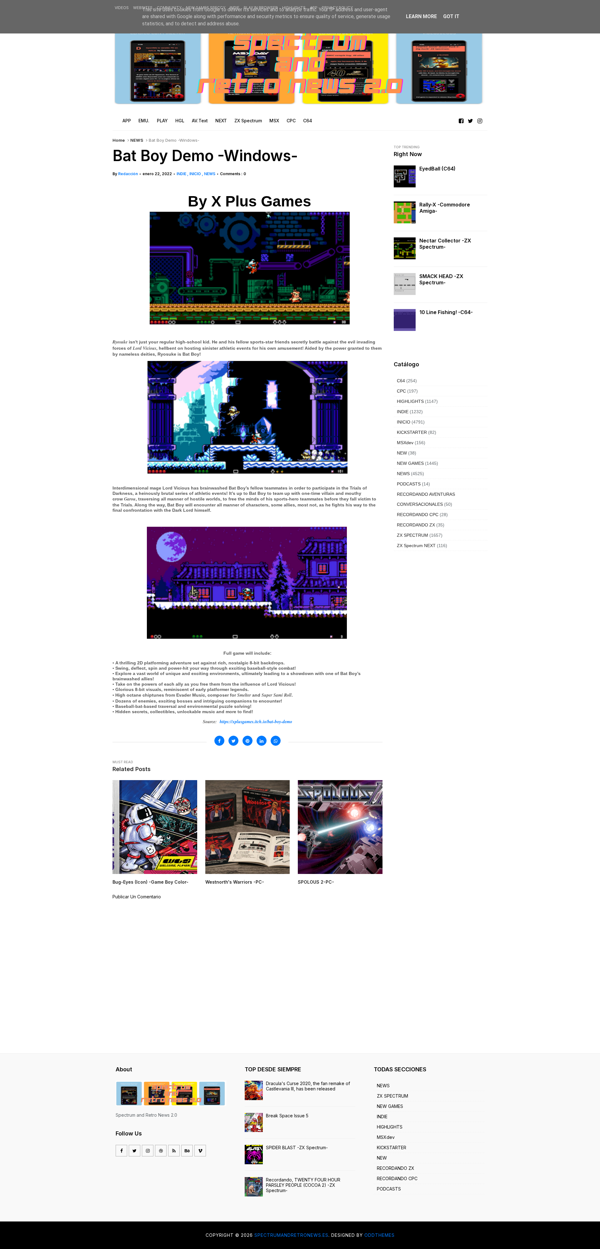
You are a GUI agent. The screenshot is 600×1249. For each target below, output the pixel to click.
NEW (402, 452)
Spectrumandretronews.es (291, 1235)
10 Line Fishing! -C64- (446, 312)
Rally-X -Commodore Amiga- (444, 207)
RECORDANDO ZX (416, 524)
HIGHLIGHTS (294, 7)
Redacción (128, 173)
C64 (401, 380)
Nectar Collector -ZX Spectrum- (445, 243)
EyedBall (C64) (437, 168)
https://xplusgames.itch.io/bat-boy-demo (256, 721)
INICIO (195, 173)
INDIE (234, 7)
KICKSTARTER (412, 432)
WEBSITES (142, 7)
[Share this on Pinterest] (247, 741)
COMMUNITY (169, 7)
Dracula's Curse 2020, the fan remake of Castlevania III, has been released (308, 1086)
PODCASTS (409, 483)
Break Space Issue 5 (287, 1115)
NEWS (136, 140)
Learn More (421, 16)
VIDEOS (122, 7)
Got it (451, 16)
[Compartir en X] (233, 741)
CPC (401, 390)
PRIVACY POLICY (337, 7)
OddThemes (379, 1235)
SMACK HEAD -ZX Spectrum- (441, 279)
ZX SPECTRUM (412, 535)
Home (118, 140)
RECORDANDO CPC (417, 514)
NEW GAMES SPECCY (205, 7)
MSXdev (405, 442)
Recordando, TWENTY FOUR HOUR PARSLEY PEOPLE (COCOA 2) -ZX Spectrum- (303, 1185)
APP (314, 7)
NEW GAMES (410, 463)
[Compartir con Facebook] (219, 741)
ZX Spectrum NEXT (416, 545)
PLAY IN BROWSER (261, 7)
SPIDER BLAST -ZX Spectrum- (297, 1147)
